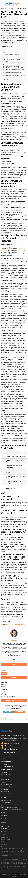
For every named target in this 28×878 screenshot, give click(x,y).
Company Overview (5, 835)
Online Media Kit (4, 844)
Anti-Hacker (3, 782)
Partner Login (4, 828)
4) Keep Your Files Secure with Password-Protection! (12, 60)
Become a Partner (5, 825)
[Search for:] (11, 670)
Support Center (4, 815)
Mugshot (3, 787)
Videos (2, 817)
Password (3, 688)
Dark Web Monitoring (5, 794)
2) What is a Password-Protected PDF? (11, 54)
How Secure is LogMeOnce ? (7, 804)
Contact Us (3, 834)
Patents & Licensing (5, 839)
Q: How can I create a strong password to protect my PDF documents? (15, 70)
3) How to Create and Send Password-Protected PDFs (13, 56)
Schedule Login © (5, 791)
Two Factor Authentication (8, 696)
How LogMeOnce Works (6, 800)
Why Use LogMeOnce (5, 802)
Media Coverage (4, 843)
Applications (4, 682)
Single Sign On (4, 693)
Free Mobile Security (5, 786)
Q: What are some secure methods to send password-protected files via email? (13, 73)
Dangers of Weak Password (7, 805)
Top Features (4, 772)
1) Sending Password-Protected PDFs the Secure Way (14, 51)
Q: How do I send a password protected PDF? (14, 67)
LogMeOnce (10, 607)
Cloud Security (5, 684)
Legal (2, 841)
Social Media (4, 694)
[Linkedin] (14, 659)
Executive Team (4, 837)
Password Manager (6, 689)
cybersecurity (6, 8)
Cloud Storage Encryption (6, 784)
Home (2, 8)
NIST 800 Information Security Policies (9, 807)
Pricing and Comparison (8, 766)
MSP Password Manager (6, 826)
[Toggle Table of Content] (24, 49)
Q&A (4, 64)
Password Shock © (5, 789)
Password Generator (5, 818)
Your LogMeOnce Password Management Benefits (11, 809)
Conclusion (5, 79)
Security (3, 691)
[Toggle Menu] (26, 3)
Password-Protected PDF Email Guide (11, 63)
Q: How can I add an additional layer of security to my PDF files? (15, 76)
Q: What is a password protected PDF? (12, 66)
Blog (2, 846)
